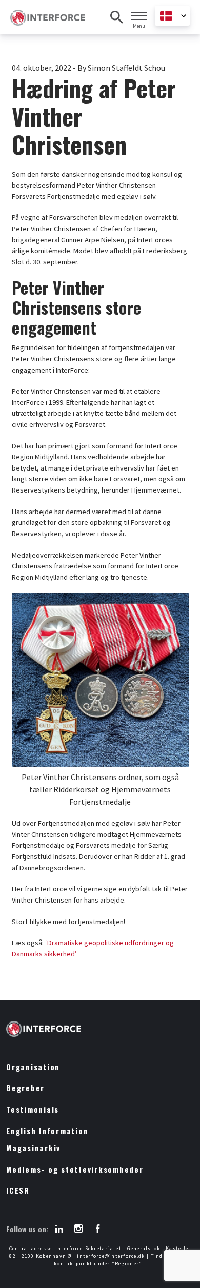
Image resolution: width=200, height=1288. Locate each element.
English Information (47, 1131)
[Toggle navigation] (139, 16)
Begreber (25, 1087)
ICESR (18, 1190)
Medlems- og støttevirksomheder (75, 1169)
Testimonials (32, 1109)
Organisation (33, 1066)
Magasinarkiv (33, 1147)
